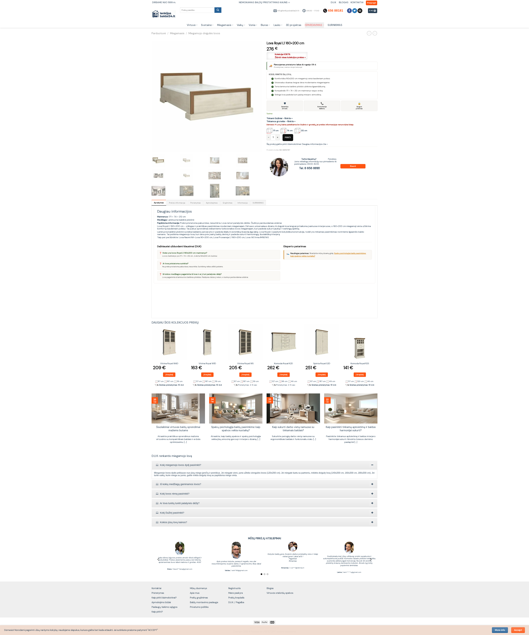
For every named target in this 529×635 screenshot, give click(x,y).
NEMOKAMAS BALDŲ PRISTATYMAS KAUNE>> (264, 2)
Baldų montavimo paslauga (204, 602)
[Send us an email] (359, 10)
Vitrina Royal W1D (207, 363)
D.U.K (334, 2)
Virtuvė (191, 25)
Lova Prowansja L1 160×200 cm (229, 237)
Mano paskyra (235, 592)
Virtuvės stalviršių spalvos (280, 592)
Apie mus (194, 592)
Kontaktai (156, 588)
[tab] (264, 465)
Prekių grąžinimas (199, 597)
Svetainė (206, 25)
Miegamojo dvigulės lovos (204, 33)
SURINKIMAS (335, 25)
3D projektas (293, 25)
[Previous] (152, 356)
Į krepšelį (169, 374)
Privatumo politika (199, 607)
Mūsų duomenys (198, 588)
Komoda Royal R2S (360, 363)
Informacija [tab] (243, 203)
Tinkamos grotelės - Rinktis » (281, 121)
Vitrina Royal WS (245, 363)
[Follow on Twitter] (354, 10)
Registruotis (234, 588)
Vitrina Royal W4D (169, 363)
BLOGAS (343, 2)
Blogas (270, 588)
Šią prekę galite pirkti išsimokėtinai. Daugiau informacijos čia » (297, 144)
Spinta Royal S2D (321, 363)
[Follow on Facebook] (349, 10)
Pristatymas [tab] (195, 203)
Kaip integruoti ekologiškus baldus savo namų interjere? (178, 429)
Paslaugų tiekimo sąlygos (164, 607)
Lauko (277, 25)
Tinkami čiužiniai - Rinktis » (279, 118)
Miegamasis (224, 25)
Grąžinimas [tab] (228, 203)
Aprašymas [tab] (159, 203)
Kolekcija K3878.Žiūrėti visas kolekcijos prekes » (290, 56)
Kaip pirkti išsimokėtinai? (164, 597)
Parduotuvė (159, 33)
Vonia (252, 25)
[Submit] (217, 10)
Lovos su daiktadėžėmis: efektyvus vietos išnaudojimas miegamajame (351, 429)
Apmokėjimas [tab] (212, 203)
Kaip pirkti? (157, 611)
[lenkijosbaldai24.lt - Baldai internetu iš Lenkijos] (164, 14)
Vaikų (240, 25)
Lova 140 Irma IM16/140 (257, 237)
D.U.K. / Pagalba (236, 602)
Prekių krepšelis (236, 597)
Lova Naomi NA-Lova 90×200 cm (195, 237)
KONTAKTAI (357, 2)
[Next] (377, 356)
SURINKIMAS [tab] (258, 203)
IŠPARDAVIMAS (313, 25)
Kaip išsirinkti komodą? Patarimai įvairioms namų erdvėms (293, 429)
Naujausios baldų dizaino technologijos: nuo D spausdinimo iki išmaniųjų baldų (236, 429)
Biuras (264, 25)
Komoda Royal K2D (283, 363)
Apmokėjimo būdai (161, 602)
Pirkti (288, 137)
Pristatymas (158, 592)
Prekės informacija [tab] (177, 203)
